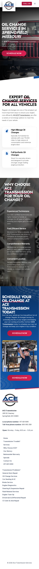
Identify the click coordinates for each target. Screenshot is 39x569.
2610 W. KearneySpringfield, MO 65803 (10, 413)
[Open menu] (35, 3)
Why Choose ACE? (10, 448)
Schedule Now (13, 53)
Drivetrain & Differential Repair (14, 498)
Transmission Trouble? (11, 441)
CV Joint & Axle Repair (10, 501)
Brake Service (7, 482)
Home (5, 438)
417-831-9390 (24, 422)
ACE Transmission (22, 115)
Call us (26, 4)
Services (6, 445)
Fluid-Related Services (10, 491)
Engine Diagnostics (9, 485)
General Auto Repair (10, 473)
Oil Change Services (9, 476)
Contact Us (7, 461)
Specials (6, 458)
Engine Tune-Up (8, 494)
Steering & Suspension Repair (13, 488)
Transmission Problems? (11, 470)
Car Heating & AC (9, 479)
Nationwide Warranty (11, 454)
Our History (7, 451)
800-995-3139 (27, 424)
